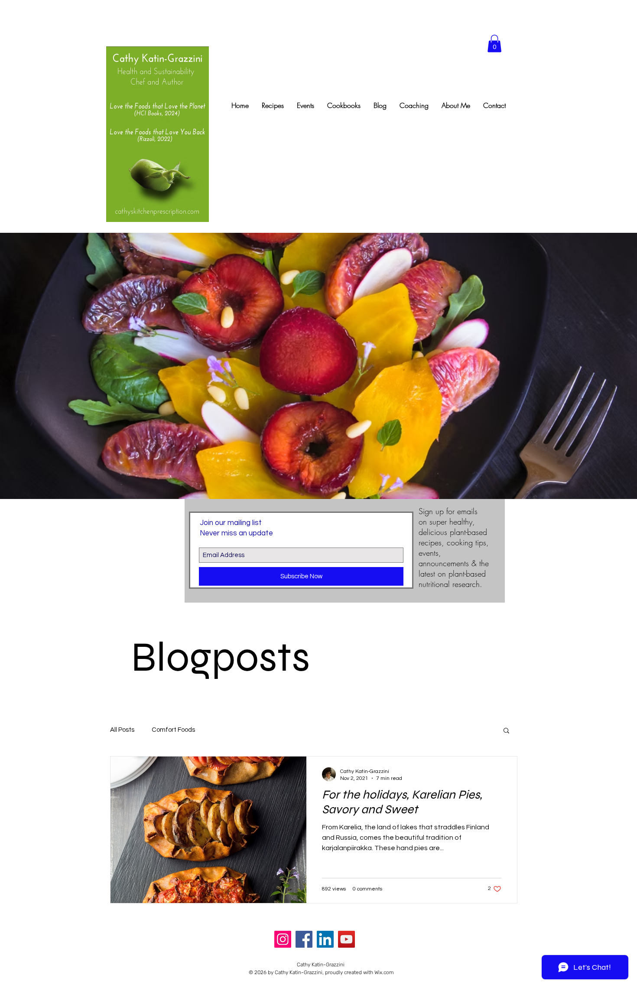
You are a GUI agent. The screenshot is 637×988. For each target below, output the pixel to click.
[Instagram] (282, 939)
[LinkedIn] (325, 939)
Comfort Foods (173, 730)
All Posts (122, 730)
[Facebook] (304, 939)
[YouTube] (346, 939)
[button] (494, 43)
